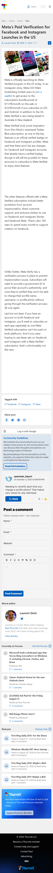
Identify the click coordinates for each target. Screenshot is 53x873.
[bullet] (34, 560)
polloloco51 (23, 717)
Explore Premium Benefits (19, 812)
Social (19, 20)
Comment (10, 554)
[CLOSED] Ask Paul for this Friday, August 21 (26, 697)
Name (8, 520)
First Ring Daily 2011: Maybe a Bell (28, 776)
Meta (37, 404)
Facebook (12, 404)
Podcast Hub (41, 729)
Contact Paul (26, 851)
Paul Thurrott (24, 702)
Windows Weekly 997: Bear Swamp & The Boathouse (30, 749)
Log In (33, 6)
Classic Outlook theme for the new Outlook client (27, 679)
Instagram (26, 404)
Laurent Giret (10, 43)
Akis (20, 665)
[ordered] (31, 560)
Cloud (11, 20)
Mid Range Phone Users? (22, 713)
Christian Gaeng (25, 684)
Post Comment (13, 593)
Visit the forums (39, 645)
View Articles (11, 635)
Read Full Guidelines (15, 466)
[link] (38, 560)
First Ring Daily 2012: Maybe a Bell (28, 763)
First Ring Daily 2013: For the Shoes (29, 735)
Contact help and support (26, 846)
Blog (4, 20)
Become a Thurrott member (26, 841)
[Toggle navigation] (49, 6)
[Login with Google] (27, 431)
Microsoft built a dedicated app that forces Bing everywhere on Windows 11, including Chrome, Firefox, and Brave (28, 657)
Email (7, 532)
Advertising (26, 856)
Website (8, 543)
